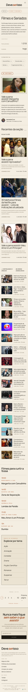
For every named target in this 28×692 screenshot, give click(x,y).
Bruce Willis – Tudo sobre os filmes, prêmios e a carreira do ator (20, 314)
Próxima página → (24, 597)
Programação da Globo (17, 65)
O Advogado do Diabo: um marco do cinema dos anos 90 (20, 360)
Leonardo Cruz (10, 119)
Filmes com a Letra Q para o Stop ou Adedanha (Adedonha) (19, 302)
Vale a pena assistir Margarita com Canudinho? (10, 99)
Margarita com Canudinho (13, 483)
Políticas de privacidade (8, 664)
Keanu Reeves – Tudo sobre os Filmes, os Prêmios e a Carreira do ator (20, 406)
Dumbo (4, 529)
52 (18, 598)
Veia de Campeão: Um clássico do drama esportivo (19, 382)
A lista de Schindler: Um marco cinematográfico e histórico (20, 394)
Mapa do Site (5, 661)
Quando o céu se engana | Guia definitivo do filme (19, 430)
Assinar (14, 637)
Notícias (5, 65)
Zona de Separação (10, 494)
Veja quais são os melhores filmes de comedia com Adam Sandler (20, 337)
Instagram (4, 680)
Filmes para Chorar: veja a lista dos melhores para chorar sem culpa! (20, 419)
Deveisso (14, 4)
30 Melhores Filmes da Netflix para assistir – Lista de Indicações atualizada (12, 203)
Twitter (3, 677)
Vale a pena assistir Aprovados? (11, 161)
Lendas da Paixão (9, 506)
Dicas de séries (19, 61)
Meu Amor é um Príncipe (13, 517)
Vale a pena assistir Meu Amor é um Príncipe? (13, 246)
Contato (3, 666)
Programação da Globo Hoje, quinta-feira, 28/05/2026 (20, 325)
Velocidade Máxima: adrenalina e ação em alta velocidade (20, 371)
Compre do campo (6, 669)
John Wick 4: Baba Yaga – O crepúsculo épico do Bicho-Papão (20, 289)
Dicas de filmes (7, 61)
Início (4, 11)
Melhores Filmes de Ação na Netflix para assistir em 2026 (20, 277)
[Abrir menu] (25, 2)
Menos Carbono (6, 672)
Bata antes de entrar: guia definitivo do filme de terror (19, 454)
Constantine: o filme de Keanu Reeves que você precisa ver (19, 442)
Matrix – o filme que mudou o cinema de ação (20, 349)
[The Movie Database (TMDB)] (24, 689)
